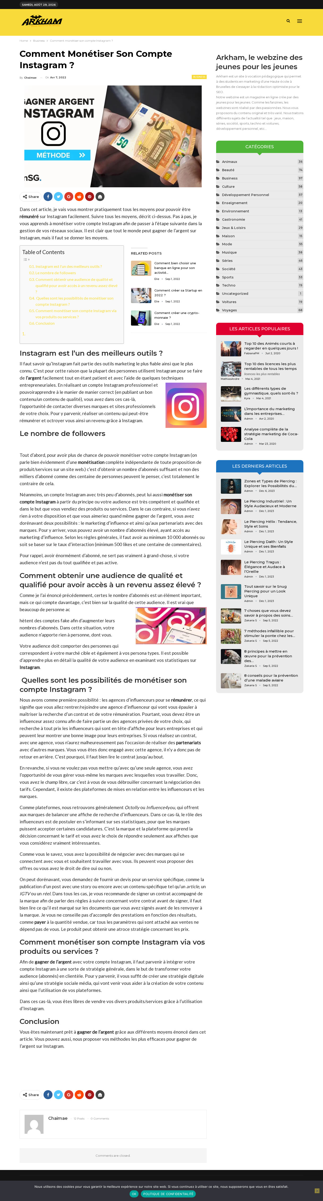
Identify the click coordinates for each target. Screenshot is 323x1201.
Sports (228, 277)
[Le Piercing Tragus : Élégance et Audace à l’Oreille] (231, 567)
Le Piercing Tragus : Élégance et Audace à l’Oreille (264, 567)
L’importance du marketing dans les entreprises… (269, 411)
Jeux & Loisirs (234, 228)
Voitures (229, 302)
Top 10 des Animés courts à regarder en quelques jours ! (271, 345)
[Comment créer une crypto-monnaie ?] (141, 318)
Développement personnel (245, 195)
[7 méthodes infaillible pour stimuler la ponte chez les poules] (231, 636)
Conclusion (45, 323)
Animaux (229, 162)
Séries (227, 261)
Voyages (229, 310)
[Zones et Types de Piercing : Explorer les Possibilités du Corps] (231, 486)
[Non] (317, 1190)
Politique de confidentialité (168, 1194)
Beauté (228, 170)
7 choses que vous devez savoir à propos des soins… (268, 613)
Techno (229, 285)
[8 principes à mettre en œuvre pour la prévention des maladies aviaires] (231, 656)
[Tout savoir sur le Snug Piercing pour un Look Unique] (231, 591)
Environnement (235, 211)
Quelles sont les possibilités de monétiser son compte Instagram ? (74, 301)
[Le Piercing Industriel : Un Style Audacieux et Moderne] (231, 506)
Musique (229, 252)
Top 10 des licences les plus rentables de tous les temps (270, 366)
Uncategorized (235, 293)
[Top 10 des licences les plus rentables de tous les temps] (231, 369)
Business (199, 76)
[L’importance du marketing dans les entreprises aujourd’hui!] (231, 414)
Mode (227, 244)
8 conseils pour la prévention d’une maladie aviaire (271, 677)
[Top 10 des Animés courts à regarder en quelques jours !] (231, 348)
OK (134, 1194)
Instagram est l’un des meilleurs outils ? (68, 266)
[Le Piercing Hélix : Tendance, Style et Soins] (231, 526)
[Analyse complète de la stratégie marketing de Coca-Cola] (231, 434)
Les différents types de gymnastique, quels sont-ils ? (271, 390)
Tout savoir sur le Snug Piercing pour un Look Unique (265, 591)
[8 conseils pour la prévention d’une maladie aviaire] (231, 680)
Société (228, 269)
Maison (228, 236)
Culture (228, 186)
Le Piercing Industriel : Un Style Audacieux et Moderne (270, 503)
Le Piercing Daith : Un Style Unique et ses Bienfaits (268, 544)
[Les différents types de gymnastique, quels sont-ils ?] (231, 393)
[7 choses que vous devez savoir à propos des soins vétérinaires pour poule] (231, 615)
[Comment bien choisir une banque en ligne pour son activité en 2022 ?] (141, 268)
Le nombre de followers (55, 272)
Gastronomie (233, 219)
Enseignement (235, 203)
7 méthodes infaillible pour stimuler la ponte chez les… (269, 633)
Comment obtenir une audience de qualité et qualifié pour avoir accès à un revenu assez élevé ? (76, 285)
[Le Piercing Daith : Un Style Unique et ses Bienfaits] (231, 547)
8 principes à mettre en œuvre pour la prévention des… (268, 656)
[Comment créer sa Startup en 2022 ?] (141, 295)
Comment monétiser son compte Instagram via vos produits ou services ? (76, 313)
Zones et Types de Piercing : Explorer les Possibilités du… (270, 483)
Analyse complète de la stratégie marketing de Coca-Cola (271, 434)
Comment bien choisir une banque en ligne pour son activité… (175, 267)
